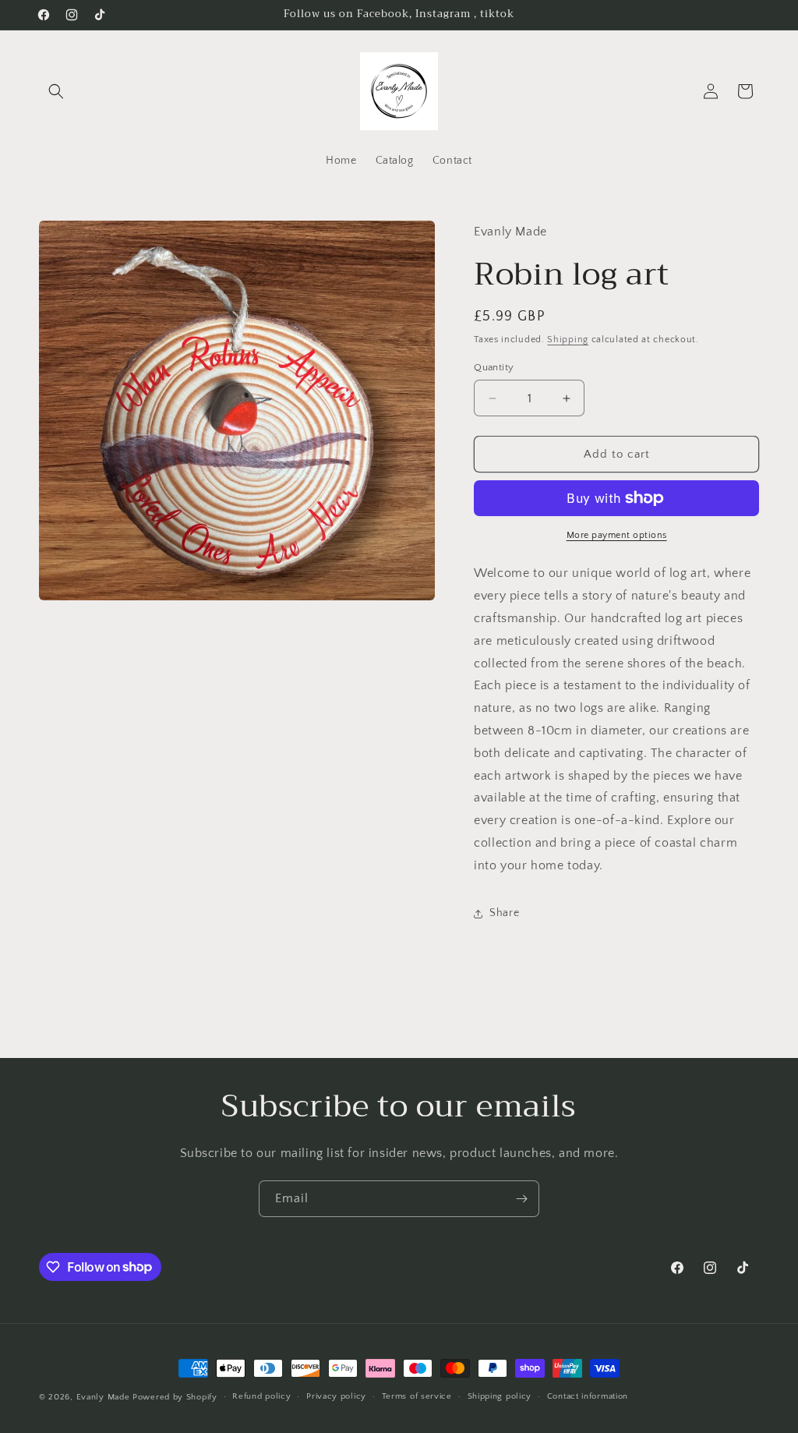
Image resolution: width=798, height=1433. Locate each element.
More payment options (617, 535)
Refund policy (261, 1396)
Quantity (494, 367)
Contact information (587, 1396)
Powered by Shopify (174, 1397)
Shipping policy (500, 1396)
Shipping (567, 339)
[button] (56, 91)
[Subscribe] (521, 1198)
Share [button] (504, 913)
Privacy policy (336, 1396)
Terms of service (417, 1396)
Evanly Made (103, 1397)
